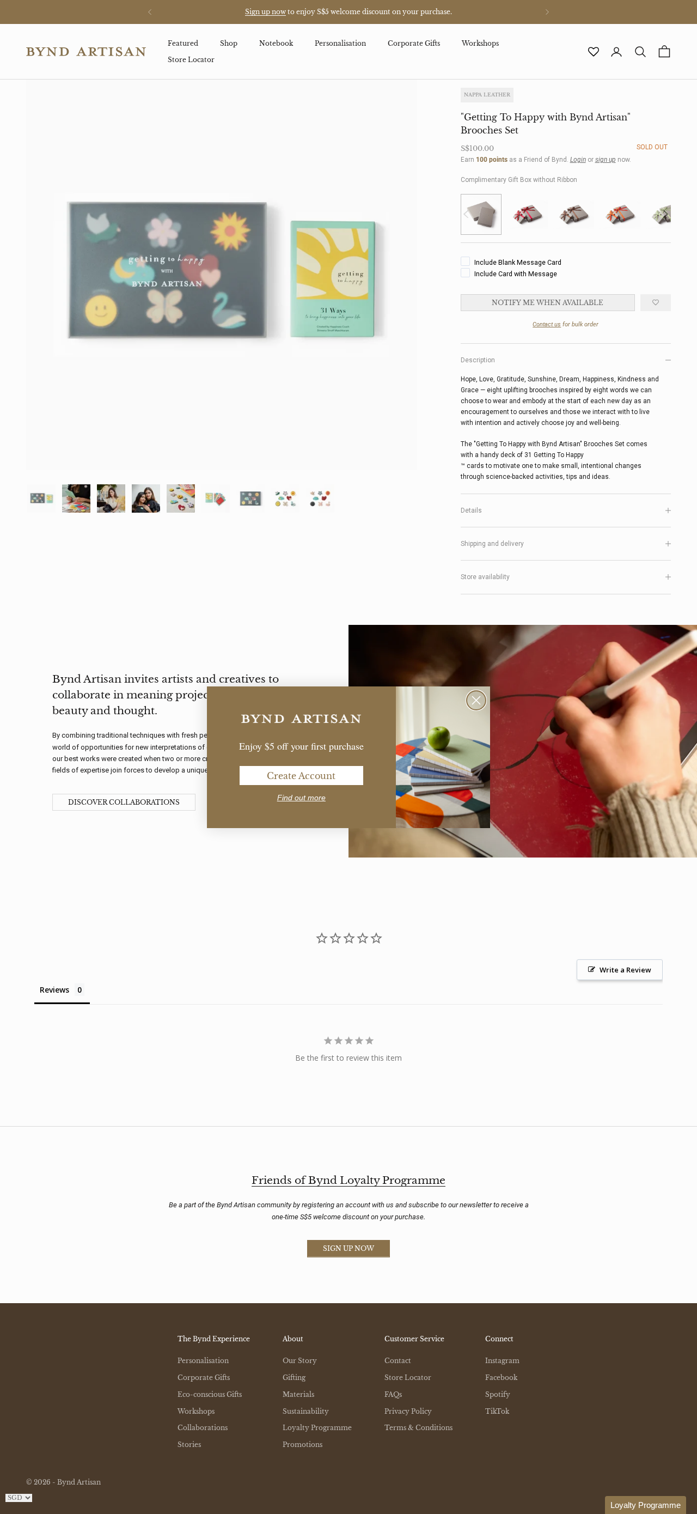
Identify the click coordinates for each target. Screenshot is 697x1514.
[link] (301, 719)
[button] (645, 1505)
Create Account (301, 775)
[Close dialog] (476, 700)
